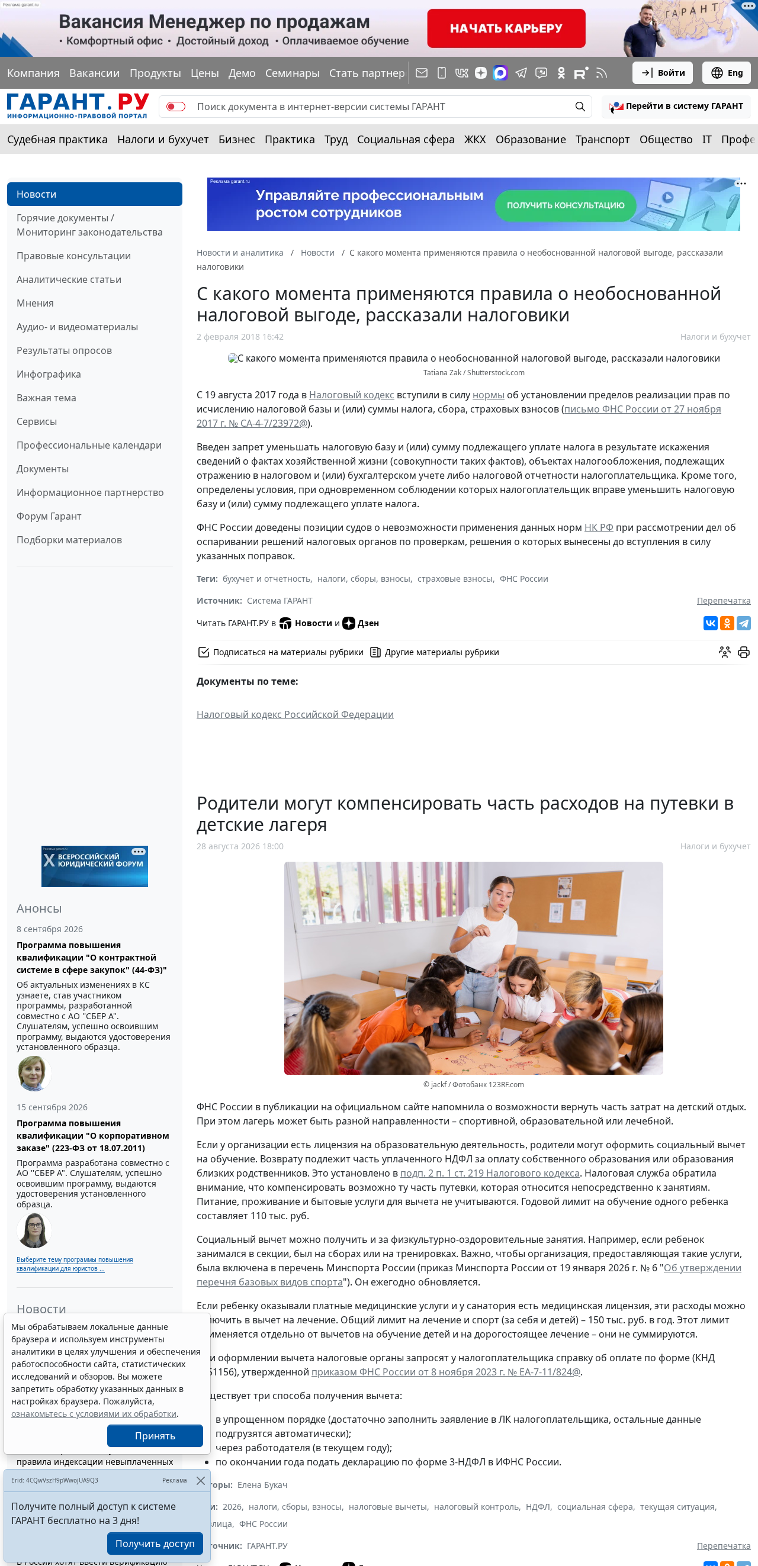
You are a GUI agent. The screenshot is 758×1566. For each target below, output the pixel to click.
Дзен (368, 623)
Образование (531, 139)
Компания (33, 73)
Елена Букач (262, 1484)
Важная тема (46, 397)
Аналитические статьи (69, 279)
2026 (232, 1506)
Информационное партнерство (90, 492)
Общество (666, 139)
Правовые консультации (74, 255)
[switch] (175, 106)
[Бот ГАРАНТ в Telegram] (541, 73)
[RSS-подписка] (602, 73)
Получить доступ (155, 1543)
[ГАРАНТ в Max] (500, 72)
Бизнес (237, 139)
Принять (155, 1435)
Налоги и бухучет (163, 139)
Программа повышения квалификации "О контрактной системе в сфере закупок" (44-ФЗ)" (92, 957)
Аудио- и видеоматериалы (77, 326)
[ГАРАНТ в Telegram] (521, 73)
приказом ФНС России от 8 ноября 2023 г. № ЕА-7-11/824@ (445, 1371)
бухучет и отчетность (266, 578)
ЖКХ (475, 139)
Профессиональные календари (89, 445)
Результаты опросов (64, 350)
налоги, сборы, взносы (363, 578)
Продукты (155, 73)
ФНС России (524, 578)
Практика (290, 139)
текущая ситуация (677, 1506)
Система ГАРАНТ (280, 600)
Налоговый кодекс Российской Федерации (295, 714)
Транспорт (603, 139)
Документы (43, 468)
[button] (676, 106)
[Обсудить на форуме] (725, 652)
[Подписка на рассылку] (422, 73)
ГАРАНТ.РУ (267, 1545)
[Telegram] (744, 623)
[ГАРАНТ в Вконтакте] (462, 73)
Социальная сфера (406, 139)
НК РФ (599, 527)
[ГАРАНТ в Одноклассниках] (561, 73)
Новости (36, 194)
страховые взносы (455, 578)
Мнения (35, 303)
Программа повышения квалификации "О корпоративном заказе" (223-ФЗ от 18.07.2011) (93, 1135)
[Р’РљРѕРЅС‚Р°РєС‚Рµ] (711, 623)
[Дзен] (481, 73)
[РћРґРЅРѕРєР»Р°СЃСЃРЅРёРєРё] (727, 623)
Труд (336, 139)
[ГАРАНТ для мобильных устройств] (442, 73)
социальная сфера (595, 1506)
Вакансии (94, 73)
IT (707, 139)
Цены (205, 73)
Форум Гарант (49, 516)
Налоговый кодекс (351, 394)
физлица (214, 1523)
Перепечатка (724, 600)
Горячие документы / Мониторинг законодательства (90, 225)
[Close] (200, 1480)
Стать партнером (374, 73)
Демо (242, 73)
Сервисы (37, 421)
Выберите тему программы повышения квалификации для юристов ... (75, 1263)
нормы (489, 394)
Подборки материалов (69, 539)
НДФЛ (538, 1506)
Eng (735, 72)
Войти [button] (671, 72)
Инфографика (49, 374)
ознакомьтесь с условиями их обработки (93, 1413)
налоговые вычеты (388, 1506)
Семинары (292, 73)
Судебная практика (57, 139)
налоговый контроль (476, 1506)
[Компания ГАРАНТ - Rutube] (581, 73)
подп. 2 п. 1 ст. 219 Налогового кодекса (490, 1173)
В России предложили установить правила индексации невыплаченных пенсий (95, 1461)
